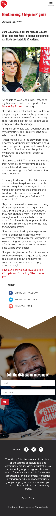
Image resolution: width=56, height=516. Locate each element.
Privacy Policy (28, 498)
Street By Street (12, 106)
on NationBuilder (40, 507)
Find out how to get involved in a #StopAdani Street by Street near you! (23, 273)
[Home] (3, 4)
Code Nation (25, 507)
